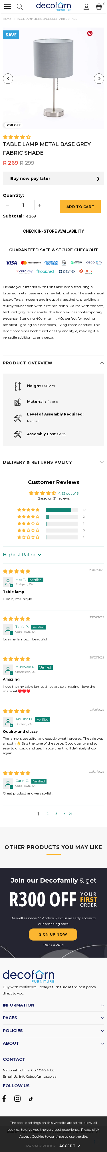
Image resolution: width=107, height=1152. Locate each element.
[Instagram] (17, 1098)
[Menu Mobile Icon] (7, 6)
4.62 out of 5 (68, 493)
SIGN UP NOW (53, 934)
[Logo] (53, 6)
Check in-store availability (53, 231)
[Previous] (8, 78)
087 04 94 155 (42, 1070)
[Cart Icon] (99, 6)
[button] (17, 137)
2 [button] (48, 813)
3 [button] (57, 813)
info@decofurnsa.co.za (37, 1076)
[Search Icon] (20, 6)
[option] (53, 78)
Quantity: (13, 195)
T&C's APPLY (53, 945)
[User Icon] (87, 7)
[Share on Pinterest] (90, 33)
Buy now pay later (30, 178)
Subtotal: (13, 216)
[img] (16, 572)
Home (7, 18)
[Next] (99, 78)
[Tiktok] (31, 1098)
